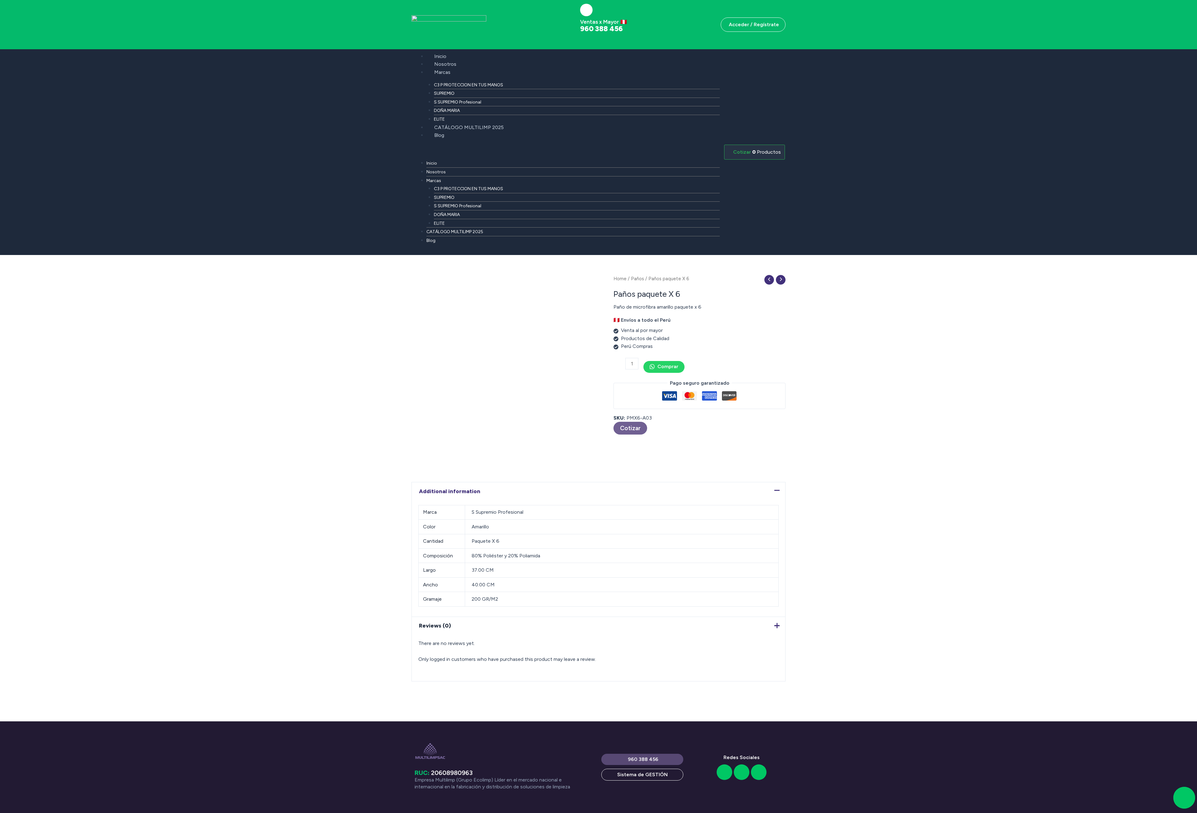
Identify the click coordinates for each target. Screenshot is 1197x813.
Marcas (442, 72)
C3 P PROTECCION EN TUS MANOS (468, 85)
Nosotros (445, 64)
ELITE (439, 119)
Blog (439, 135)
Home (620, 278)
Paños (637, 278)
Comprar (667, 366)
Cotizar (630, 428)
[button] (565, 151)
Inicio (440, 56)
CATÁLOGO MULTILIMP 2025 (469, 127)
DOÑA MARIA (447, 110)
